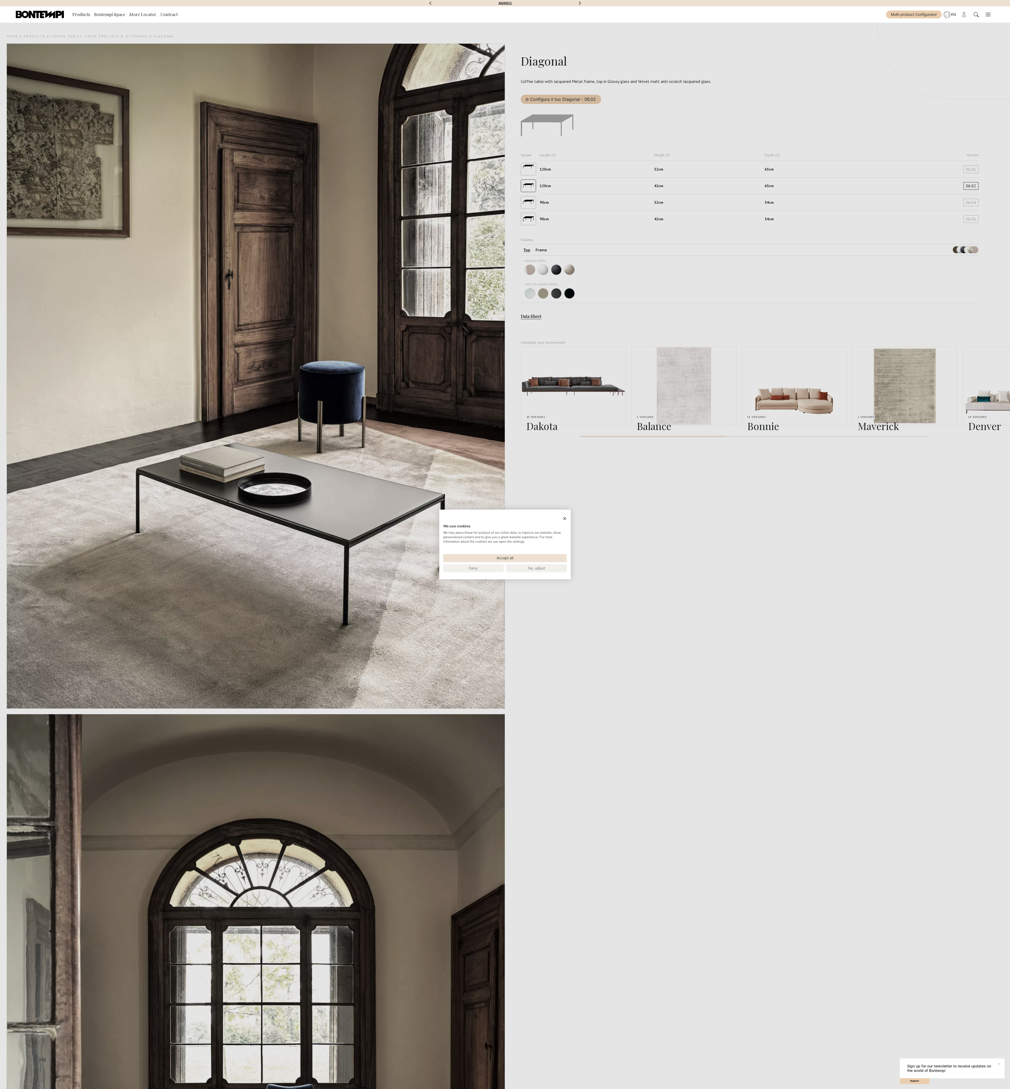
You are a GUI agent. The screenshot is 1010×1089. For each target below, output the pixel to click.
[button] (430, 3)
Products (81, 14)
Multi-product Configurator (914, 14)
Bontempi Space (505, 3)
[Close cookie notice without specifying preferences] (565, 518)
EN (953, 14)
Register (914, 1081)
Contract (169, 14)
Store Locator (142, 14)
